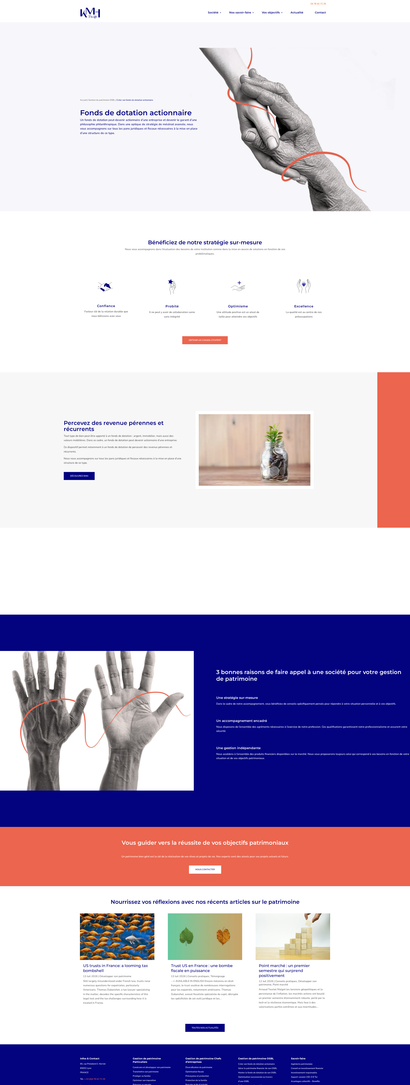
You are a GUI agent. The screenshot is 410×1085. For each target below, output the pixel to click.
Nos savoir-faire (240, 12)
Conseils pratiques (198, 976)
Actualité (297, 12)
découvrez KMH (79, 476)
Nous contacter (205, 869)
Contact (320, 12)
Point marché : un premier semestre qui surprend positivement (284, 970)
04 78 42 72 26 (318, 3)
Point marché (280, 984)
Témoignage (217, 976)
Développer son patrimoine (115, 976)
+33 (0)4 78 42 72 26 (95, 1079)
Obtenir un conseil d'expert (205, 340)
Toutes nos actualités (205, 1027)
